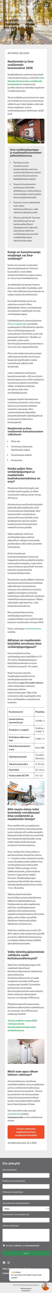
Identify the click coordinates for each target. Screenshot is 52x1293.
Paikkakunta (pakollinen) (13, 1192)
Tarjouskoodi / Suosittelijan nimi (16, 1214)
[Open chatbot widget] (45, 1286)
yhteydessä (13, 1113)
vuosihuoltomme (32, 628)
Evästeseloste (26, 1291)
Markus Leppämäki (17, 323)
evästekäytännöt (32, 1245)
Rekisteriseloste (26, 1288)
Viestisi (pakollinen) (11, 1225)
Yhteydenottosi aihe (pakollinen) (16, 1203)
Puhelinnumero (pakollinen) (14, 1181)
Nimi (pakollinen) (10, 1170)
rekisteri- (18, 1245)
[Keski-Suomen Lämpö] (26, 8)
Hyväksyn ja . (23, 1245)
